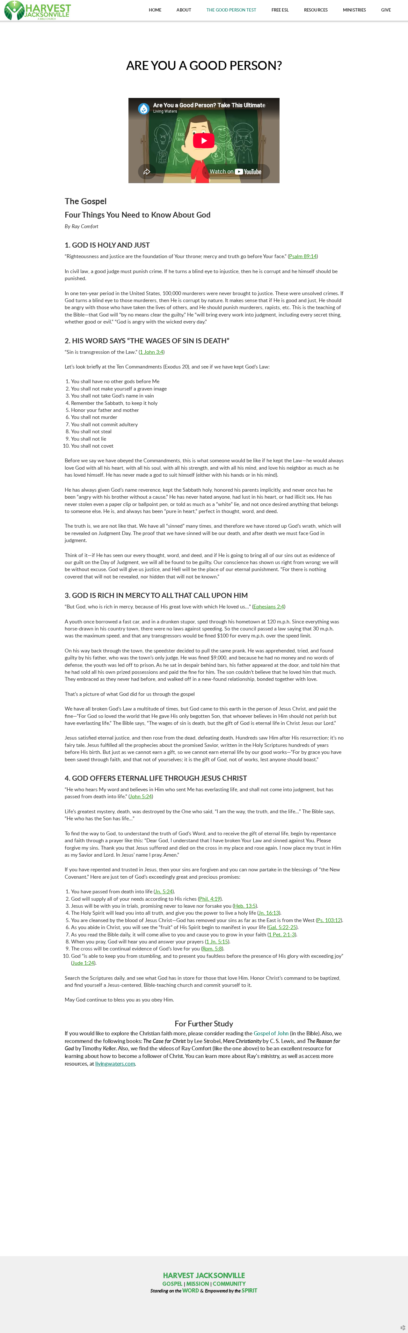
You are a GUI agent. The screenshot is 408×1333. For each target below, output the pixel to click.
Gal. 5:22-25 (282, 927)
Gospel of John (271, 1033)
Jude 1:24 (83, 963)
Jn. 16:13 (269, 913)
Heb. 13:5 (245, 906)
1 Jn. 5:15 (217, 941)
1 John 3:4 (151, 352)
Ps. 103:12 (329, 920)
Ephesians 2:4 (268, 606)
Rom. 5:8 (212, 948)
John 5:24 (141, 796)
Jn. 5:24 (163, 891)
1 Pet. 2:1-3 (282, 934)
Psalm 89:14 (303, 256)
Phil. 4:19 (209, 899)
